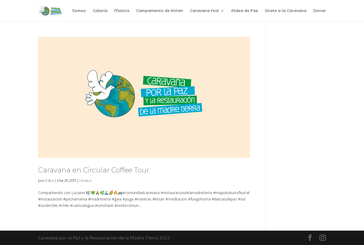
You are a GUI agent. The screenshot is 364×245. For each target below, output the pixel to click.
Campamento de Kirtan (159, 11)
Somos (79, 11)
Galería (100, 11)
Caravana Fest (204, 11)
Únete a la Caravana (285, 11)
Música (121, 11)
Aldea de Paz (244, 11)
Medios (85, 180)
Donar (319, 11)
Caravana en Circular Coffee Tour (93, 170)
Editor (49, 180)
